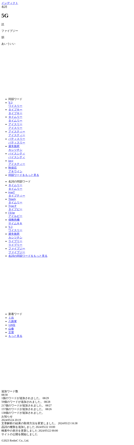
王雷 (11, 332)
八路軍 (12, 321)
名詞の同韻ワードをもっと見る (27, 255)
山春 (11, 328)
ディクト (9, 3)
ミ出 (11, 317)
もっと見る (15, 335)
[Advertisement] (67, 70)
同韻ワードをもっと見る (23, 175)
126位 (11, 324)
